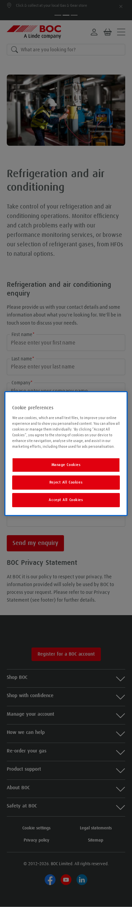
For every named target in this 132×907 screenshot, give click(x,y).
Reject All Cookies (66, 482)
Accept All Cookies (66, 500)
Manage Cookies (66, 465)
